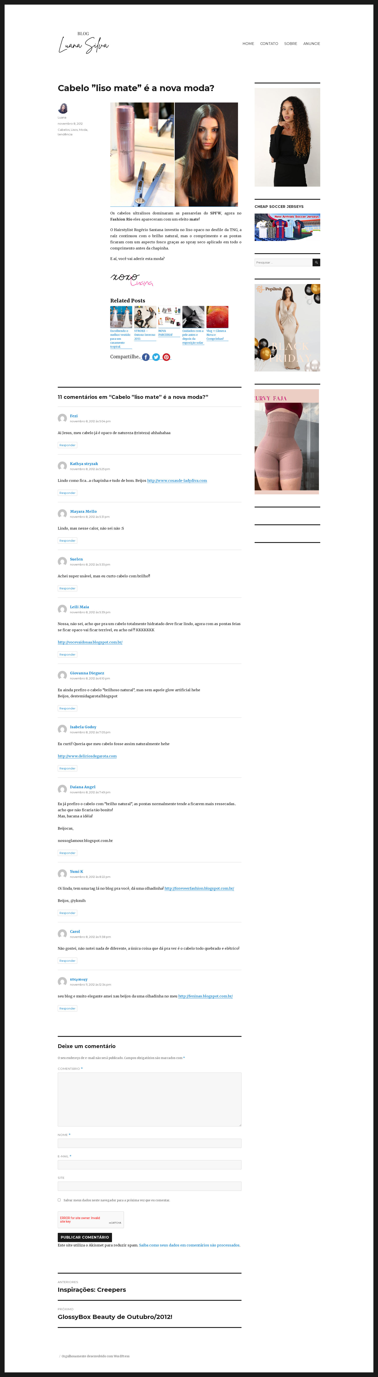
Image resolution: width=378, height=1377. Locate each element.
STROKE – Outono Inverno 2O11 (144, 334)
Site (61, 1177)
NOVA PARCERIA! (165, 332)
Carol (75, 931)
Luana (62, 117)
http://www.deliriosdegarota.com (87, 756)
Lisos (74, 129)
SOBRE (290, 44)
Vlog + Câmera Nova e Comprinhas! (216, 334)
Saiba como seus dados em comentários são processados (189, 1245)
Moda (83, 129)
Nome (64, 1135)
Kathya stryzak (84, 463)
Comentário (70, 1069)
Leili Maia (79, 607)
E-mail (65, 1156)
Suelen (76, 559)
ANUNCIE (311, 44)
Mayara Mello (83, 511)
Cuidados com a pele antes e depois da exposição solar (192, 336)
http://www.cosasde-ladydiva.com (177, 480)
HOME (248, 44)
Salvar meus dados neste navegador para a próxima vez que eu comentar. (117, 1200)
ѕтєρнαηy (79, 979)
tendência (65, 134)
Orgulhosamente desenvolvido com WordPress (96, 1356)
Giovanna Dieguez (87, 673)
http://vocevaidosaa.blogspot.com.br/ (90, 642)
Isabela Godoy (83, 727)
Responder (67, 445)
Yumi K (76, 871)
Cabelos (64, 129)
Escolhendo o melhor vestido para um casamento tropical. (120, 338)
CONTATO (269, 44)
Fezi (74, 416)
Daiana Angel (83, 787)
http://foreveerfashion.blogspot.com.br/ (199, 888)
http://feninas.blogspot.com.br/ (205, 996)
